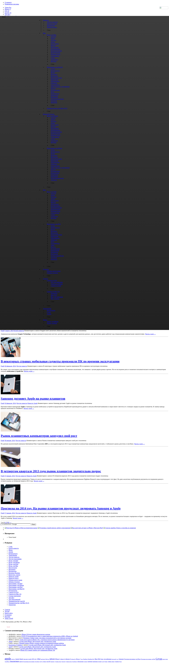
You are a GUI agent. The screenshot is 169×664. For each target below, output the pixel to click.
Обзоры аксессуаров (15, 580)
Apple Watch (19, 659)
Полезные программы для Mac (148, 659)
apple (8, 658)
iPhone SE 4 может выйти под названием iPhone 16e (37, 650)
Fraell (2, 331)
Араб (10, 647)
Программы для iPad (15, 583)
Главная (7, 609)
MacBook (85, 659)
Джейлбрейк (13, 555)
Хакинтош (12, 605)
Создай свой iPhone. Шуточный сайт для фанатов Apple (37, 641)
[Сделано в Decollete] (7, 627)
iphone (52, 659)
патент (85, 661)
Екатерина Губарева (15, 645)
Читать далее (150, 334)
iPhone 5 (57, 659)
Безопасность (13, 553)
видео (41, 661)
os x (117, 659)
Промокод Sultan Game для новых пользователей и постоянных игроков (47, 638)
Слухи (159, 658)
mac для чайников (106, 659)
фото (120, 661)
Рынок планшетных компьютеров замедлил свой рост (39, 435)
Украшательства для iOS (17, 601)
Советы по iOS (14, 592)
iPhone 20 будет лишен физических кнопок (36, 634)
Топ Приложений (14, 599)
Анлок (11, 552)
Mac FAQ (98, 659)
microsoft (114, 659)
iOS (33, 659)
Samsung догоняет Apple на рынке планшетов (33, 398)
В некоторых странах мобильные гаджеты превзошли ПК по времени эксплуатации (60, 361)
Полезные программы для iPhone (132, 659)
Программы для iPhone (16, 585)
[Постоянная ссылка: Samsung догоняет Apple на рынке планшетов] (10, 394)
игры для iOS (46, 661)
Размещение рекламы (12, 4)
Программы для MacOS (16, 589)
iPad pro (47, 659)
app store (26, 659)
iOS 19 (7, 11)
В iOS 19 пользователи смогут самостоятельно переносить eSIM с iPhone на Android (50, 636)
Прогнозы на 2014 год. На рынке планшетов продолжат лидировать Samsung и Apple (61, 508)
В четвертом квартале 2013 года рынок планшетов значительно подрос (51, 471)
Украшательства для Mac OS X (19, 603)
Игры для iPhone (14, 562)
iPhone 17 (8, 9)
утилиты (117, 661)
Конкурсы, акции (14, 575)
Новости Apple (32, 403)
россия (100, 661)
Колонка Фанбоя (14, 573)
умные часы (111, 661)
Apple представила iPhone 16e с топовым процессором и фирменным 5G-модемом (47, 640)
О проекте (8, 2)
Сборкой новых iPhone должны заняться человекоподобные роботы (41, 643)
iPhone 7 (78, 659)
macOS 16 (8, 13)
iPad (38, 659)
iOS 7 (35, 659)
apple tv (13, 659)
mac (82, 659)
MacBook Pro (91, 659)
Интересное (13, 571)
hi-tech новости (19, 331)
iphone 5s (62, 659)
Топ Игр (7, 14)
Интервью (12, 569)
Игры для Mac (13, 566)
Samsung (121, 659)
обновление (80, 661)
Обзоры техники (14, 582)
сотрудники (104, 661)
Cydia (10, 546)
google (29, 659)
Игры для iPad (13, 560)
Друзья (7, 611)
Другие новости (21, 366)
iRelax (11, 550)
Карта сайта (9, 613)
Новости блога (13, 578)
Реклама (7, 616)
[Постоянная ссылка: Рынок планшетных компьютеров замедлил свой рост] (10, 431)
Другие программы (15, 559)
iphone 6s (73, 659)
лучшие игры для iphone (71, 661)
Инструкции (13, 568)
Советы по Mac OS (15, 594)
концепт (52, 661)
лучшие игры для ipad (60, 661)
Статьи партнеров (15, 596)
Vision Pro (8, 7)
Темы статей (9, 618)
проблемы (95, 661)
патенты (90, 661)
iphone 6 (68, 659)
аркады (21, 661)
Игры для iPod (13, 564)
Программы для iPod (15, 587)
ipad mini (43, 659)
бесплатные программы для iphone (31, 661)
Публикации (13, 590)
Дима (10, 641)
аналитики (14, 661)
